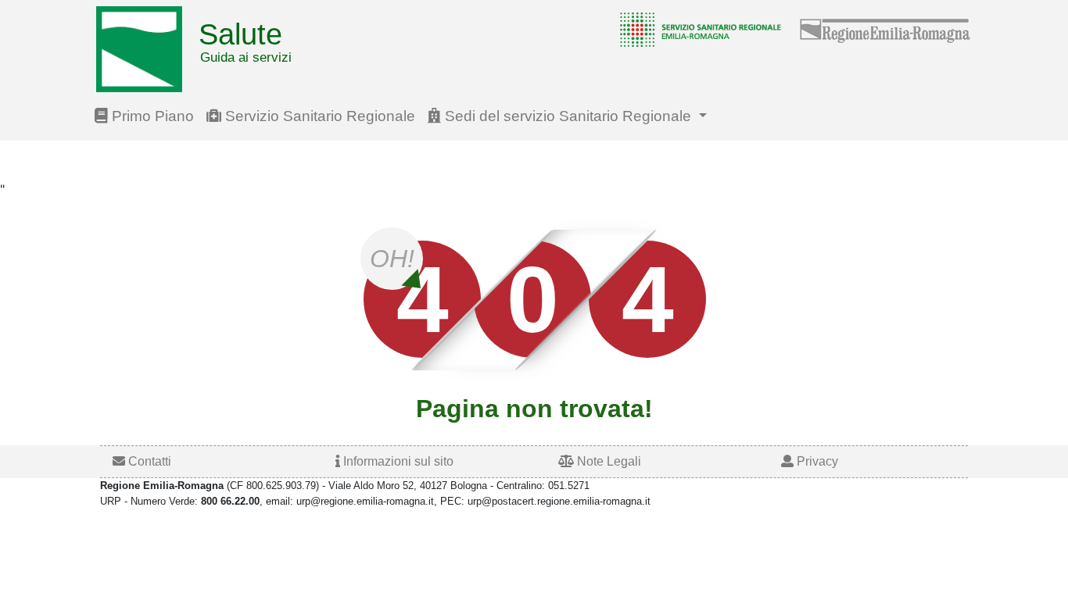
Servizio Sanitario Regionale (318, 116)
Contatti (148, 461)
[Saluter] (696, 29)
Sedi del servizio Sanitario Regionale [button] (568, 116)
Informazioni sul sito (396, 461)
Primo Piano (151, 116)
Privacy (816, 461)
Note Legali (607, 461)
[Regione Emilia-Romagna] (886, 29)
